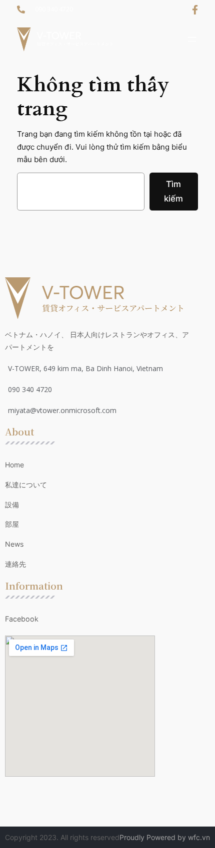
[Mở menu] (192, 39)
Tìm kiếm (173, 191)
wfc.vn (199, 837)
